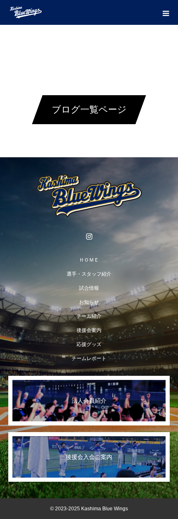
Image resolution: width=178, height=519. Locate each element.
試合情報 (89, 288)
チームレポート (89, 358)
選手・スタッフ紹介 (89, 274)
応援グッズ (89, 344)
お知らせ (89, 302)
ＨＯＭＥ (89, 260)
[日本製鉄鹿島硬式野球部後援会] (89, 196)
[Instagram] (89, 236)
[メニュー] (165, 12)
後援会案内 (89, 330)
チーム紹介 (89, 316)
